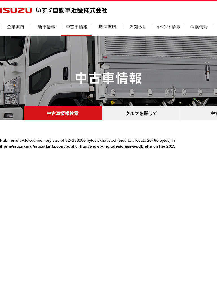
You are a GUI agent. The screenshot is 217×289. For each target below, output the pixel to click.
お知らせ (137, 30)
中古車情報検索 (63, 113)
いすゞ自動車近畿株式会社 (53, 10)
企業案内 (15, 30)
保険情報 (198, 30)
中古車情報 (76, 30)
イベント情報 (168, 30)
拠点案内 (107, 30)
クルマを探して (141, 113)
